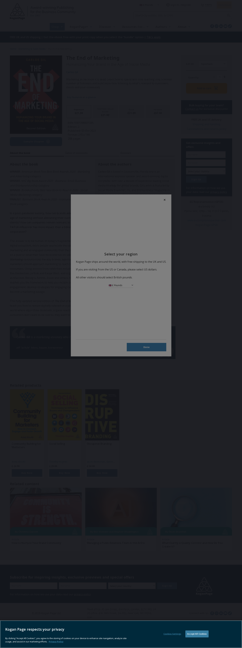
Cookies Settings (172, 633)
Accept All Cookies (197, 633)
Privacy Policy (56, 641)
